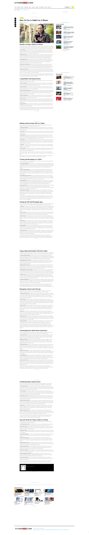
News (49, 7)
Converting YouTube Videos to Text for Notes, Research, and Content (69, 28)
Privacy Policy (48, 529)
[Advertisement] (34, 15)
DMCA (68, 529)
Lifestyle (33, 7)
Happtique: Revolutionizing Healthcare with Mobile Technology (68, 89)
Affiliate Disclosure (55, 529)
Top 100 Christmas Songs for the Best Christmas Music (69, 77)
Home (16, 7)
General (46, 7)
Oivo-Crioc (61, 529)
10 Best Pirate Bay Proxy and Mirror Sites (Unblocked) (68, 98)
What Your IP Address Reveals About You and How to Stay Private (68, 37)
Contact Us (44, 529)
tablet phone (35, 109)
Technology (26, 7)
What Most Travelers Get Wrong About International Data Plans (69, 32)
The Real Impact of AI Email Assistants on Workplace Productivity (68, 42)
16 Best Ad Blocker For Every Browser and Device (68, 93)
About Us (35, 529)
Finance (22, 7)
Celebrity (36, 7)
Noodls (65, 529)
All (50, 7)
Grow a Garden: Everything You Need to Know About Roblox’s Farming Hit (69, 47)
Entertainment (41, 7)
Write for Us (39, 529)
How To (30, 7)
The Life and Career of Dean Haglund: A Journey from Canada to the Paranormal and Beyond (69, 83)
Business (19, 7)
